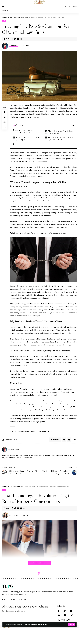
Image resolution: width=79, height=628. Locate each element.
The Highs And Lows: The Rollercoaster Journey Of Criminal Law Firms (59, 138)
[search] (64, 6)
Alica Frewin (13, 46)
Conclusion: (18, 144)
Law (4, 21)
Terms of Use (42, 624)
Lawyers (52, 431)
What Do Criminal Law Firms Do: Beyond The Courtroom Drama (59, 132)
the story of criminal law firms (31, 415)
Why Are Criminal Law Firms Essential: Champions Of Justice (26, 138)
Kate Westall (13, 515)
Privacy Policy (30, 624)
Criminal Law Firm (23, 431)
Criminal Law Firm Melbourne (39, 431)
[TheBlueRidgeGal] (39, 2)
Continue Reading (39, 563)
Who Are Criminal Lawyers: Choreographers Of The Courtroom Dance (26, 131)
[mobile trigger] (4, 6)
